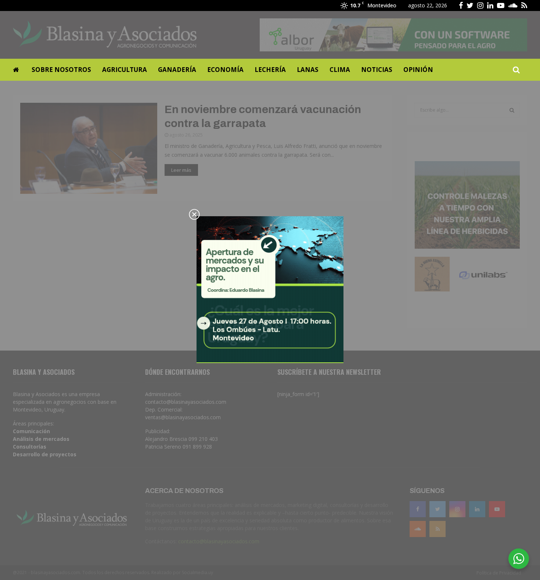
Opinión (418, 69)
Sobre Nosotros (61, 69)
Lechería (270, 69)
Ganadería (177, 69)
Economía (225, 69)
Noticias (376, 69)
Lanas (307, 69)
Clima (340, 69)
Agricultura (124, 69)
